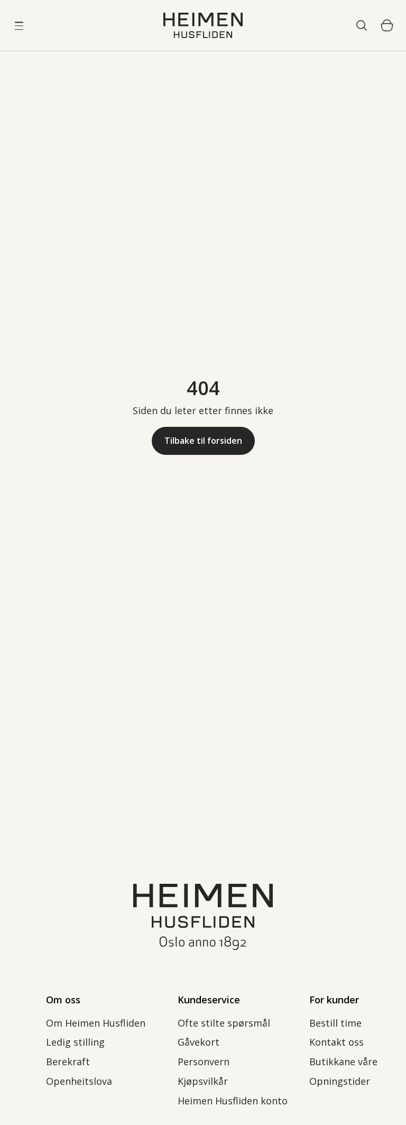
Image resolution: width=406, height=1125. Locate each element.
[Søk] (361, 25)
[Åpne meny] (19, 25)
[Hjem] (203, 25)
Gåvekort (198, 1042)
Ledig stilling (75, 1042)
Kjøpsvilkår (203, 1081)
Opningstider (339, 1081)
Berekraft (68, 1061)
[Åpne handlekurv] (387, 25)
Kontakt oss (336, 1042)
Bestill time (335, 1023)
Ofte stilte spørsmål (224, 1023)
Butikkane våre (343, 1061)
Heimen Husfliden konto (233, 1100)
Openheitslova (79, 1081)
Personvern (205, 1061)
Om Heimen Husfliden (95, 1023)
